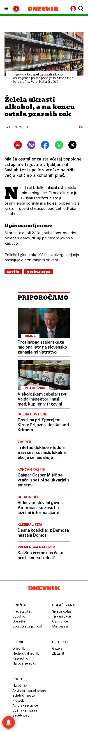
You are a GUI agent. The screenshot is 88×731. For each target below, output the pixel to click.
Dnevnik (18, 648)
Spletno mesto (23, 695)
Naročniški (20, 685)
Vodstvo (18, 616)
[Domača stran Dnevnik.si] (43, 9)
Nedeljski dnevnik (25, 653)
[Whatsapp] (59, 145)
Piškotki (18, 700)
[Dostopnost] (16, 9)
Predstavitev (22, 611)
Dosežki (18, 621)
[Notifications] (8, 722)
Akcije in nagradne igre (29, 690)
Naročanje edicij (24, 663)
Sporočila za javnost (27, 626)
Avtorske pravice (25, 705)
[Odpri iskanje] (80, 8)
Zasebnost (20, 715)
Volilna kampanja (24, 710)
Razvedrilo (20, 658)
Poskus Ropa (38, 271)
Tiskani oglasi (62, 616)
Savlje (13, 271)
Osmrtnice (60, 621)
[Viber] (31, 145)
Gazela (57, 648)
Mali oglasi (60, 626)
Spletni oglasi (62, 611)
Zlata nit (58, 653)
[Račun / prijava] (73, 8)
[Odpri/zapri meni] (10, 8)
